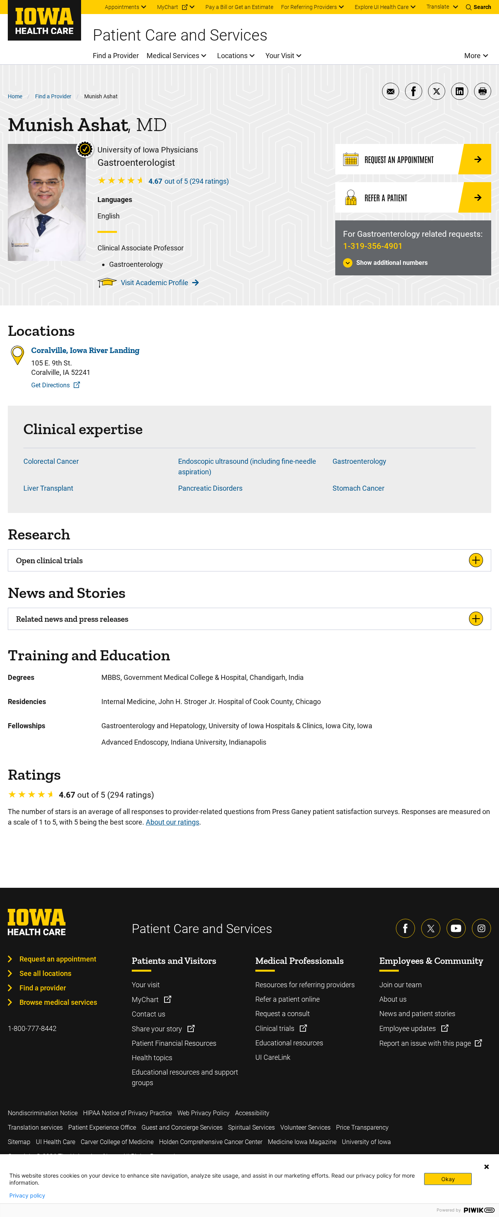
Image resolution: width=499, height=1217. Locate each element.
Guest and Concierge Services (182, 1127)
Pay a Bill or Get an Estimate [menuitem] (239, 7)
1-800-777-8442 (32, 1028)
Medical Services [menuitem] (173, 55)
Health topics (152, 1058)
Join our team (400, 985)
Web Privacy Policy (203, 1113)
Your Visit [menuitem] (279, 55)
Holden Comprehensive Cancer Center (210, 1142)
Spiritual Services (251, 1127)
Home (15, 96)
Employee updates (408, 1028)
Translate (437, 7)
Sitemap (19, 1142)
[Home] (44, 20)
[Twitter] (431, 928)
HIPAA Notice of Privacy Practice (127, 1113)
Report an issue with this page (425, 1043)
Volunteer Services (305, 1127)
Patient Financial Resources (174, 1043)
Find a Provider (53, 96)
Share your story (158, 1029)
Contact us (148, 1014)
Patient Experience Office (102, 1127)
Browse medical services (58, 1002)
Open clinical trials (49, 560)
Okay (448, 1179)
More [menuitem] (472, 55)
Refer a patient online (287, 999)
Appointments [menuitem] (122, 7)
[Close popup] (486, 1167)
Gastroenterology (359, 461)
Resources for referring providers (305, 985)
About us (393, 999)
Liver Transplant (48, 488)
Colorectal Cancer (51, 461)
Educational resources (289, 1043)
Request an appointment (57, 959)
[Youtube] (456, 928)
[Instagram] (481, 928)
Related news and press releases (72, 619)
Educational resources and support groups (185, 1077)
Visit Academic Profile (154, 283)
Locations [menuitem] (232, 55)
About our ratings (172, 822)
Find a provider (42, 988)
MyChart (146, 999)
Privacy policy (27, 1195)
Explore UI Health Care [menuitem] (382, 7)
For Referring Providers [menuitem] (309, 7)
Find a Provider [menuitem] (116, 55)
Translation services (35, 1127)
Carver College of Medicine (117, 1142)
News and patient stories (417, 1013)
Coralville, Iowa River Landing (85, 350)
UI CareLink (272, 1057)
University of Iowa (366, 1142)
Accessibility (252, 1113)
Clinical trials (275, 1028)
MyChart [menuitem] (167, 7)
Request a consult (282, 1013)
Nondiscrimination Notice (43, 1113)
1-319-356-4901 (373, 246)
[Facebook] (405, 928)
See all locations (45, 973)
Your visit (146, 985)
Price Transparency (362, 1127)
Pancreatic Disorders (210, 488)
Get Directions (50, 385)
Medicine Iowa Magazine (302, 1142)
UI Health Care (55, 1142)
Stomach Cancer (358, 488)
